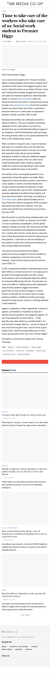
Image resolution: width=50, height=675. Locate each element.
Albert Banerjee (22, 347)
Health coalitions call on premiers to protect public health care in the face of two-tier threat (24, 472)
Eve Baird (7, 41)
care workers (8, 351)
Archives (28, 649)
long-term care (9, 354)
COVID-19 (20, 351)
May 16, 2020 (21, 41)
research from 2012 (21, 105)
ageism (10, 347)
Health (5, 411)
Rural (4, 590)
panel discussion (25, 98)
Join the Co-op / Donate (19, 646)
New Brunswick (24, 354)
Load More (25, 615)
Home (4, 11)
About (4, 646)
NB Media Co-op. (13, 637)
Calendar (18, 649)
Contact (34, 646)
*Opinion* (12, 11)
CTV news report (9, 199)
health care (41, 351)
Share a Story (7, 649)
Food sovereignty (10, 528)
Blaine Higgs (36, 347)
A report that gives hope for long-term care (24, 415)
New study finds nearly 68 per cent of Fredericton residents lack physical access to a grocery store (24, 534)
